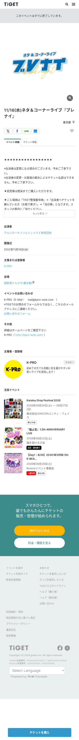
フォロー (69, 362)
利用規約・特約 (14, 611)
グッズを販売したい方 (52, 579)
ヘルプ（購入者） (49, 591)
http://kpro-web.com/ (29, 334)
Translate (41, 676)
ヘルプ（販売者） (49, 597)
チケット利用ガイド (17, 573)
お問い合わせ (47, 603)
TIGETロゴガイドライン (53, 585)
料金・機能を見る (39, 543)
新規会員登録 (13, 579)
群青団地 (46, 232)
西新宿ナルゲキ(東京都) (18, 283)
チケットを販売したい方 (53, 573)
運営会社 (11, 629)
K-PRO (8, 266)
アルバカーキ (12, 232)
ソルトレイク (30, 232)
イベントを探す (14, 568)
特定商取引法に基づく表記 (20, 617)
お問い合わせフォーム (17, 313)
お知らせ (44, 568)
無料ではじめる (39, 530)
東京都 (67, 122)
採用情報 (11, 635)
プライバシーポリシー (18, 623)
